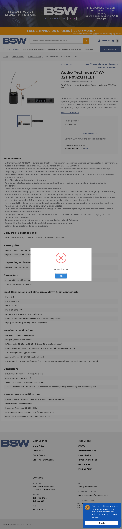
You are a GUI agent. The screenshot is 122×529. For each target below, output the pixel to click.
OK (61, 276)
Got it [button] (102, 523)
